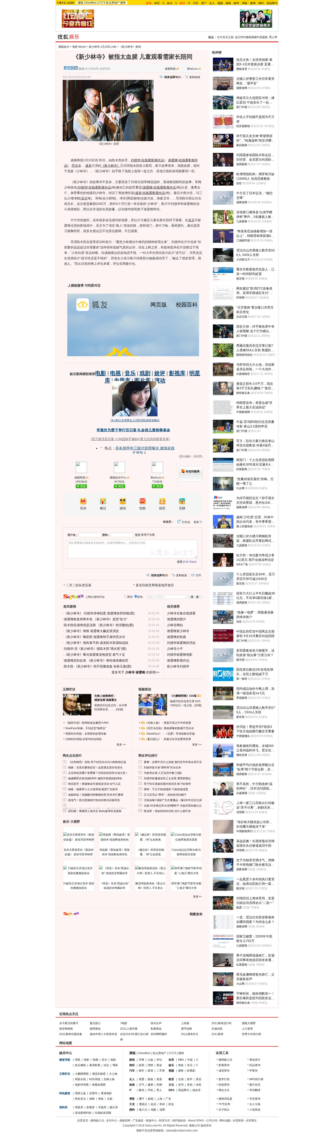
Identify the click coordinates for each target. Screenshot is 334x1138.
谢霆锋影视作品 (178, 660)
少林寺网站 (175, 625)
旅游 (132, 1084)
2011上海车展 (128, 1028)
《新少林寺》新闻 (130, 46)
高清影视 (94, 1065)
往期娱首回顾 (103, 1112)
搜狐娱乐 (63, 46)
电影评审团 (82, 1084)
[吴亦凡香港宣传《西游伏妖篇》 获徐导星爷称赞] (78, 837)
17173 (101, 2)
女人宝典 (254, 1104)
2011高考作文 (189, 1034)
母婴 (141, 1079)
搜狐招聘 (125, 1120)
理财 (150, 1065)
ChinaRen (90, 2)
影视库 (91, 1107)
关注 (83, 486)
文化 (171, 1084)
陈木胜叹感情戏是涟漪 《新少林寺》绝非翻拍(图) (99, 625)
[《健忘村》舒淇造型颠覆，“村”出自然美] (150, 837)
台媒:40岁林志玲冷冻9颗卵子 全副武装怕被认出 (173, 805)
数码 (141, 1090)
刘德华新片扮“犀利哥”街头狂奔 (162, 767)
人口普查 (247, 1028)
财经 (132, 1065)
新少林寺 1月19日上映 (102, 46)
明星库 (79, 1107)
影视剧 (191, 1070)
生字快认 (224, 1109)
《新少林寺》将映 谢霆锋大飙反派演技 (91, 631)
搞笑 (162, 508)
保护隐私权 (179, 1120)
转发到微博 (192, 471)
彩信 (171, 1104)
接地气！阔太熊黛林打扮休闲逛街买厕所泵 (94, 800)
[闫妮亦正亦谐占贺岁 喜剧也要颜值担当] (78, 871)
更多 (196, 522)
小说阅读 (254, 1109)
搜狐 (80, 2)
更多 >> (121, 744)
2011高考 (217, 1034)
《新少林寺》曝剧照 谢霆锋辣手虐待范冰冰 (94, 637)
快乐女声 (156, 1023)
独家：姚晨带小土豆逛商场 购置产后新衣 (93, 789)
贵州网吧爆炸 (159, 1034)
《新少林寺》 (110, 165)
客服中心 (151, 1120)
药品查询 (254, 1065)
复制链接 (194, 77)
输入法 (143, 1109)
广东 (168, 1098)
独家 (92, 1098)
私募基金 (156, 1028)
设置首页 (82, 1120)
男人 (159, 1090)
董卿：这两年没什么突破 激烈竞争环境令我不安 (173, 762)
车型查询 (254, 1098)
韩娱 (101, 1098)
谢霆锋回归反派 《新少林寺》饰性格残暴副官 (96, 660)
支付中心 (111, 1120)
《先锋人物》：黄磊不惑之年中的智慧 (168, 722)
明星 (77, 1059)
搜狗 (123, 2)
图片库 (114, 1107)
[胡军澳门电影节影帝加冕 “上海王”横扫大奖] (186, 871)
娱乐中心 (65, 1053)
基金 (159, 1065)
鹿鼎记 (143, 1104)
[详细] (119, 709)
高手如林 (186, 1028)
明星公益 (80, 1093)
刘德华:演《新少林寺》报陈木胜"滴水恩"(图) (95, 648)
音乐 (104, 1059)
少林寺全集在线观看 (181, 613)
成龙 (88, 165)
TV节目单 (224, 1104)
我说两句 (272, 3)
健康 (150, 1084)
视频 (220, 3)
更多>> (197, 896)
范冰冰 (76, 165)
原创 (189, 1084)
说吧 (162, 1109)
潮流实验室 (99, 1073)
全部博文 (251, 1120)
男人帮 (273, 37)
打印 (198, 575)
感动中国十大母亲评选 (103, 1034)
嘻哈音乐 (80, 1098)
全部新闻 (238, 1120)
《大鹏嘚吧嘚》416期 (183, 695)
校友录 (196, 1090)
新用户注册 (148, 534)
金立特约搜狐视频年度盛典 (251, 37)
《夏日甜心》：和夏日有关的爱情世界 (168, 739)
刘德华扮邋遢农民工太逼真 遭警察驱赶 (167, 778)
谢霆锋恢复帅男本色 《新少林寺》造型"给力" (95, 619)
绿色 (198, 1084)
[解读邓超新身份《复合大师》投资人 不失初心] (150, 871)
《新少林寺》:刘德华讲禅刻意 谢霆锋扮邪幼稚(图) (99, 613)
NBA (181, 1059)
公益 (150, 1059)
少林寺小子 (175, 648)
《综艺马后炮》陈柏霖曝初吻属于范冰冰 (169, 728)
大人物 (113, 1073)
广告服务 (138, 1120)
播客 (228, 3)
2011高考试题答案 (70, 1034)
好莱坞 (93, 1093)
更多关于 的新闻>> (135, 672)
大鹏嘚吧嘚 (82, 1073)
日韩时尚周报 (73, 739)
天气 (141, 1084)
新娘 (150, 1079)
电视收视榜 (99, 1084)
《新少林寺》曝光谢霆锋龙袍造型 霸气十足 (94, 654)
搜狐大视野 (249, 1023)
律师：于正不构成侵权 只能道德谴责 (166, 789)
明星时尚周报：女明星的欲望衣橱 (85, 733)
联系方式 (164, 1120)
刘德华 (135, 160)
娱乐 (169, 3)
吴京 (84, 198)
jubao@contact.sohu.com (182, 1130)
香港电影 (106, 1093)
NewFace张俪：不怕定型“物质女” (85, 728)
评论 (159, 1059)
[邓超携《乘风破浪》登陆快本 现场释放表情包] (114, 837)
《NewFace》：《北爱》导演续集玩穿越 (170, 733)
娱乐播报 (80, 1065)
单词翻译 (254, 1090)
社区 (106, 1065)
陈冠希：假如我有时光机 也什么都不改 (167, 811)
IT (189, 3)
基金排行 (254, 1059)
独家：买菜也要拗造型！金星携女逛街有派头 (95, 767)
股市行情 (224, 1079)
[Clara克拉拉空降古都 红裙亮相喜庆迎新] (186, 837)
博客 (244, 3)
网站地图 (224, 1120)
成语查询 (224, 1070)
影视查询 (224, 1065)
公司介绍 (211, 1120)
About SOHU (196, 1120)
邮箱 (150, 1098)
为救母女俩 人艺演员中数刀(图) (163, 773)
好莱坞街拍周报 (92, 739)
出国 (181, 1079)
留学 (189, 1079)
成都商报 (170, 68)
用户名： (72, 535)
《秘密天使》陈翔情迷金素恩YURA (87, 722)
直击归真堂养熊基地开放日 (155, 585)
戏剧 (113, 1059)
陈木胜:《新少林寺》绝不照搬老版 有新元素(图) (98, 666)
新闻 (132, 1059)
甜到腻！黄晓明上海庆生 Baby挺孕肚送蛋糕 (95, 811)
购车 (141, 1070)
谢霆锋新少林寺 (178, 631)
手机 (150, 1090)
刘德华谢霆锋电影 (179, 654)
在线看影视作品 (153, 160)
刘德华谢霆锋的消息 (181, 643)
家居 (150, 1070)
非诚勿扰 (217, 1028)
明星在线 (80, 1079)
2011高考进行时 (222, 1023)
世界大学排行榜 (251, 1034)
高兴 (83, 508)
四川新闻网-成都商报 (97, 68)
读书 (181, 1084)
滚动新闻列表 (83, 1112)
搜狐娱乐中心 (118, 477)
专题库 (102, 1107)
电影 (86, 1059)
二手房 (161, 1070)
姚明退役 (95, 1028)
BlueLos (192, 68)
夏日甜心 (95, 1023)
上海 (159, 1098)
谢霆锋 (173, 160)
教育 (171, 1079)
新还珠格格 (66, 1028)
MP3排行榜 (256, 1079)
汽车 (195, 3)
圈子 (142, 1098)
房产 (204, 3)
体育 (157, 3)
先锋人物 (109, 1079)
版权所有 (206, 1125)
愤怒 (142, 508)
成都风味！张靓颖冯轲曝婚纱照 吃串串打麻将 (95, 794)
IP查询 (253, 1070)
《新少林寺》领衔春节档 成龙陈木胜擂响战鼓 (96, 643)
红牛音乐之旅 (225, 37)
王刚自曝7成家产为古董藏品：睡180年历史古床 (173, 800)
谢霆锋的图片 (176, 619)
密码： (106, 535)
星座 (159, 1079)
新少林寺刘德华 (178, 666)
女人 (212, 3)
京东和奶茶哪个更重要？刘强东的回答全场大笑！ (98, 773)
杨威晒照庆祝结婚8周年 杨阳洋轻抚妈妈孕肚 (95, 778)
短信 (153, 1104)
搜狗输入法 (225, 1059)
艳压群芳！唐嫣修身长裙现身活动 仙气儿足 (94, 783)
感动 (123, 508)
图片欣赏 (254, 1084)
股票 (141, 1065)
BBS (261, 3)
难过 (103, 508)
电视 (95, 1059)
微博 (253, 3)
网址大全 (224, 1090)
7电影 (123, 1023)
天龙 (132, 1104)
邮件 (236, 3)
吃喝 (159, 1084)
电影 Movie (79, 46)
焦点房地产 (113, 2)
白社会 (186, 522)
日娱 (109, 1098)
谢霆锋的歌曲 (176, 637)
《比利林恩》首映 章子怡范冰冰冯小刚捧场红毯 (97, 762)
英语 (198, 1079)
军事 (141, 1059)
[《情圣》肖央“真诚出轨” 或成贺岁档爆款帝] (114, 871)
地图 (153, 1109)
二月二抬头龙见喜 (78, 585)
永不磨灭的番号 (68, 1023)
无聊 (182, 508)
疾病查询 (224, 1084)
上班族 (185, 1023)
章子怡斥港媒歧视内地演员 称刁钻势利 (167, 783)
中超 (190, 1059)
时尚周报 (94, 1079)
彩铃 (162, 1104)
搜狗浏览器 (225, 1098)
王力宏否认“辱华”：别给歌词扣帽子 (165, 794)
